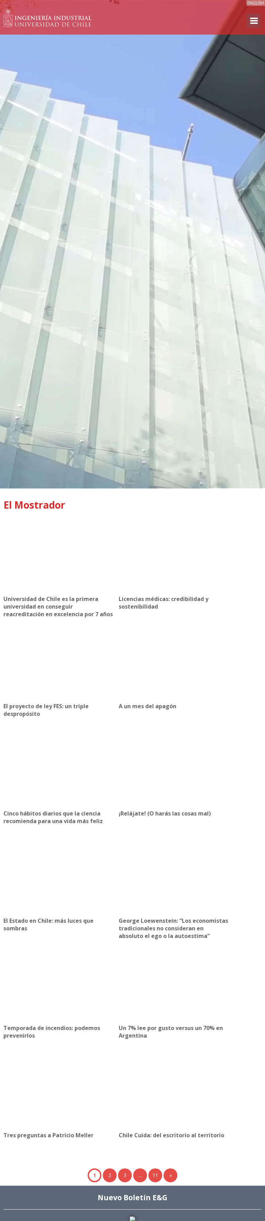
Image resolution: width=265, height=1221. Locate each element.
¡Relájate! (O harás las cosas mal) (165, 813)
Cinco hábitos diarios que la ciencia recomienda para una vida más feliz (53, 817)
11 (155, 1175)
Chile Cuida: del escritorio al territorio (171, 1135)
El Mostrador (34, 504)
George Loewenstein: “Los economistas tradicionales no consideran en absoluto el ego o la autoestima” (173, 928)
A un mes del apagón (147, 706)
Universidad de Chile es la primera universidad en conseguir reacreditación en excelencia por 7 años (58, 606)
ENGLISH (255, 3)
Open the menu (254, 21)
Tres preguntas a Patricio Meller (48, 1135)
